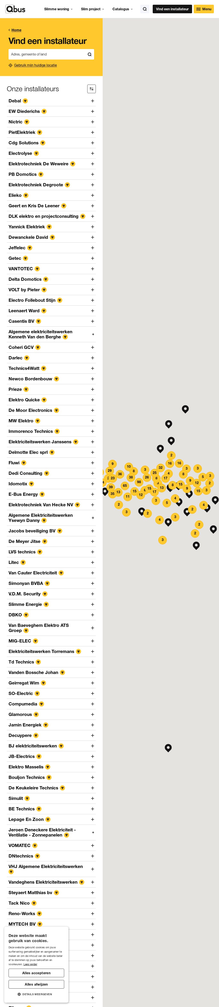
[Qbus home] (15, 9)
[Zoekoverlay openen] (144, 9)
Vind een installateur (172, 9)
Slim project (91, 9)
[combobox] (47, 54)
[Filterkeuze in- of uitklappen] (91, 89)
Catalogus (120, 9)
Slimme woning (56, 9)
